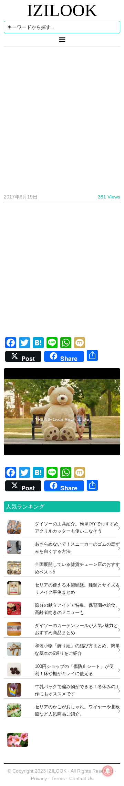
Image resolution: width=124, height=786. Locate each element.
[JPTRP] (16, 745)
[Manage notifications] (107, 770)
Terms (58, 778)
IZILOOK (62, 10)
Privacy (39, 778)
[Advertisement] (62, 117)
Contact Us (81, 778)
